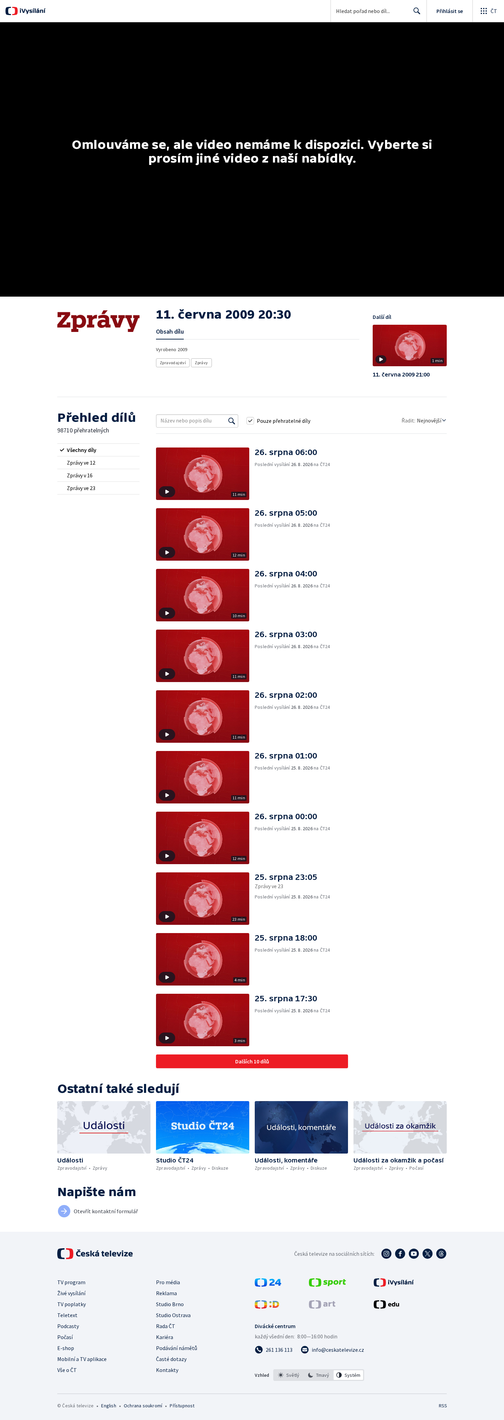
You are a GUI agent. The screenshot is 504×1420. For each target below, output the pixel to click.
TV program (71, 1282)
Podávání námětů (176, 1348)
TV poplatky (71, 1304)
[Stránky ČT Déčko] (267, 1306)
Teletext (67, 1315)
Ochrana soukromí (143, 1406)
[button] (410, 348)
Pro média (168, 1282)
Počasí (65, 1337)
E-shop (65, 1348)
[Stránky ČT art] (322, 1306)
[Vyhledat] (232, 421)
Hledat (417, 11)
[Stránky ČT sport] (327, 1284)
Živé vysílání (71, 1293)
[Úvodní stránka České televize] (95, 1253)
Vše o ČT (67, 1370)
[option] (288, 1375)
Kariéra (164, 1337)
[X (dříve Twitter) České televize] (427, 1253)
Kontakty (167, 1370)
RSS (443, 1406)
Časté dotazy (171, 1359)
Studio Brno (170, 1304)
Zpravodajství (173, 362)
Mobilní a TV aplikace (82, 1359)
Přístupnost (182, 1406)
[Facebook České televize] (400, 1253)
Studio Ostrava (173, 1315)
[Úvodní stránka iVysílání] (31, 11)
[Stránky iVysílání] (394, 1284)
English (108, 1406)
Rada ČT (165, 1326)
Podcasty (68, 1326)
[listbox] (318, 1375)
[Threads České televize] (441, 1253)
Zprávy (201, 362)
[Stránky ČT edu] (386, 1306)
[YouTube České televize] (413, 1253)
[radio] (98, 450)
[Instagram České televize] (386, 1253)
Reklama (166, 1293)
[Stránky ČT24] (268, 1284)
